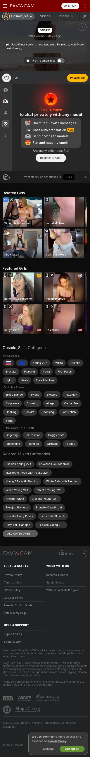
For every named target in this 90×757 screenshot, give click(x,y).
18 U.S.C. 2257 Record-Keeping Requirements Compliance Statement (39, 724)
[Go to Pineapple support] (7, 709)
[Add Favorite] (6, 78)
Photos (67, 16)
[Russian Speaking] (8, 362)
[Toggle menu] (5, 6)
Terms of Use (12, 582)
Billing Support (13, 641)
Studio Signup (55, 582)
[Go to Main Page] (27, 5)
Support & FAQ (13, 634)
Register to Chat (50, 157)
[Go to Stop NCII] (28, 709)
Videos (47, 16)
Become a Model (57, 575)
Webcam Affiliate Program (62, 590)
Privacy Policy (13, 575)
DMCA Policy (12, 590)
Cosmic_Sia (13, 347)
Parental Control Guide (18, 605)
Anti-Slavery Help (15, 613)
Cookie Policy (57, 741)
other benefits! (58, 150)
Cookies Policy (13, 597)
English (69, 553)
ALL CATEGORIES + (20, 533)
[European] (22, 362)
